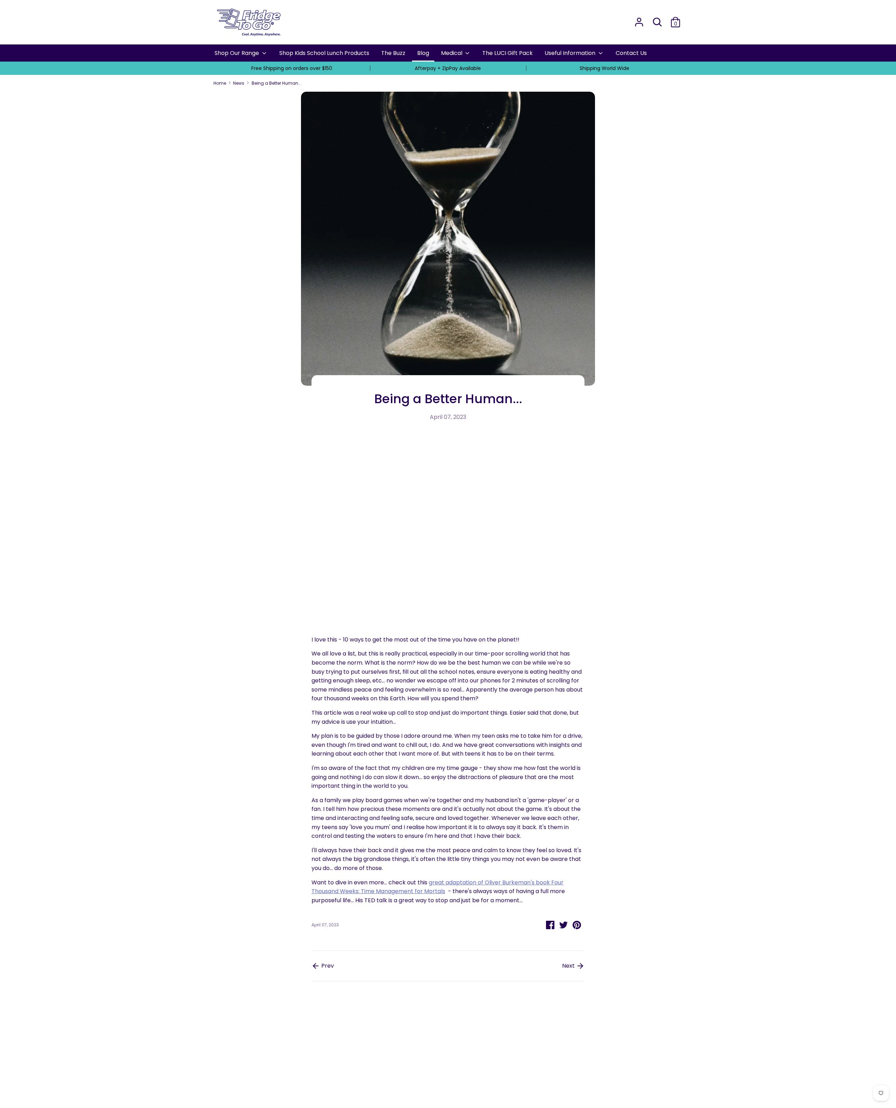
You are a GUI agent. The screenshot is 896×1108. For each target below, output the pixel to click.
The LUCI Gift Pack (507, 53)
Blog (423, 53)
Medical (452, 53)
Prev (327, 966)
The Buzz (393, 53)
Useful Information (571, 53)
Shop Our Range (237, 53)
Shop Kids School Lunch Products (324, 53)
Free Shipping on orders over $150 (291, 68)
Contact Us (631, 53)
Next (569, 966)
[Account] (639, 19)
